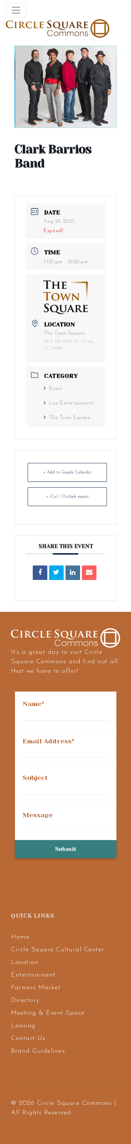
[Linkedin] (73, 572)
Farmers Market (35, 988)
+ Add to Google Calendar (67, 472)
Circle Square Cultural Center (57, 950)
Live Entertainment (71, 403)
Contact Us (28, 1038)
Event (55, 389)
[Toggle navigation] (16, 10)
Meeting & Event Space (48, 1013)
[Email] (89, 572)
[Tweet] (56, 572)
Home (20, 937)
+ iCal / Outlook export (67, 496)
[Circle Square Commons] (57, 28)
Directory (25, 1000)
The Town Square (69, 418)
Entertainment (33, 975)
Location (24, 962)
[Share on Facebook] (40, 572)
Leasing (23, 1026)
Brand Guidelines (38, 1051)
